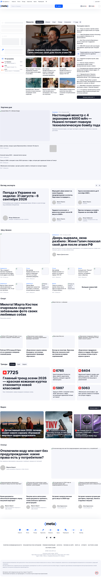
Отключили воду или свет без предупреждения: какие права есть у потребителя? (24, 454)
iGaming (81, 532)
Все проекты (6, 1)
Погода (23, 1)
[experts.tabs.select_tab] (96, 185)
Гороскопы (29, 1)
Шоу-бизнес (39, 22)
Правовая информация (49, 545)
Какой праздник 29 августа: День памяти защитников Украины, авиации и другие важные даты (61, 377)
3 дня (18, 364)
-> (89, 288)
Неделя (24, 364)
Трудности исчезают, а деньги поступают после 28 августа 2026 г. (62, 212)
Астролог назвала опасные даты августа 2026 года (62, 497)
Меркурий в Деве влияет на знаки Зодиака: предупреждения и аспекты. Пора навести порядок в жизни (62, 194)
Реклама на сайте (68, 545)
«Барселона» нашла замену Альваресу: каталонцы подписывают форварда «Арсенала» (36, 353)
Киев (76, 22)
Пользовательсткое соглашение (32, 545)
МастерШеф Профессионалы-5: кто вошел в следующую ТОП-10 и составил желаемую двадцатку (49, 72)
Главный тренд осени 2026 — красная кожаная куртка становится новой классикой (25, 383)
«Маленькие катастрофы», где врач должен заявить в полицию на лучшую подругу (23, 165)
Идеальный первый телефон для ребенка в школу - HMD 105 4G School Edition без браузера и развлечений (88, 377)
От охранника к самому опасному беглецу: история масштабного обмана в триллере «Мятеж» (58, 424)
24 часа (12, 364)
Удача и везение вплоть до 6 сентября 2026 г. (88, 192)
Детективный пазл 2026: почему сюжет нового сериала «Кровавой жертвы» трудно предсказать (22, 424)
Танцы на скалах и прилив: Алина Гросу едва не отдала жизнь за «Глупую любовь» (59, 288)
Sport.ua (77, 545)
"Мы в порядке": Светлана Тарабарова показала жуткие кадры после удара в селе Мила (33, 71)
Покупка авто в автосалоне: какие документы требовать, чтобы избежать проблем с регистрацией (37, 499)
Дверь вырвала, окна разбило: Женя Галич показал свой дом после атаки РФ (76, 241)
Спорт (54, 22)
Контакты (59, 545)
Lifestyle (47, 22)
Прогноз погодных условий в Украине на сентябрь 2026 (88, 211)
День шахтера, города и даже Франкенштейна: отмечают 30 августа (19, 145)
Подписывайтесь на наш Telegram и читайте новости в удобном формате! (90, 54)
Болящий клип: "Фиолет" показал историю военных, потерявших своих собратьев (33, 92)
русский (97, 1)
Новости (14, 1)
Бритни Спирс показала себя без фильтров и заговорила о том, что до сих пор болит (50, 92)
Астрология (67, 22)
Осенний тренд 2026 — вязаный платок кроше (13, 155)
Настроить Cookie (93, 545)
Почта (18, 1)
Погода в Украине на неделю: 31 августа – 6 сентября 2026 (21, 196)
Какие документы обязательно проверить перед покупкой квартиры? (11, 498)
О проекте (84, 545)
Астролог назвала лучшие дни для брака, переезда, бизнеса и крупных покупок (89, 498)
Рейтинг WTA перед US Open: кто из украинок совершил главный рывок (10, 352)
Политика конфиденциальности (12, 545)
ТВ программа (9, 59)
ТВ (46, 1)
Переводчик (41, 1)
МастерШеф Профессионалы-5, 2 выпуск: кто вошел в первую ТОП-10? (65, 71)
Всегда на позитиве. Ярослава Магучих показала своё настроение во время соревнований (63, 353)
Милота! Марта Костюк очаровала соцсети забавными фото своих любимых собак (19, 309)
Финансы (50, 532)
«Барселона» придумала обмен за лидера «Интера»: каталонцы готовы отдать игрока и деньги (88, 353)
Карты (35, 1)
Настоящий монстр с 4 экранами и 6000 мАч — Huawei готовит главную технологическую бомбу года (76, 120)
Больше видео (94, 408)
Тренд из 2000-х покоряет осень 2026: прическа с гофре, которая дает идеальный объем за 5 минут (28, 160)
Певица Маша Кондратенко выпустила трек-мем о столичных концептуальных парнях (67, 92)
